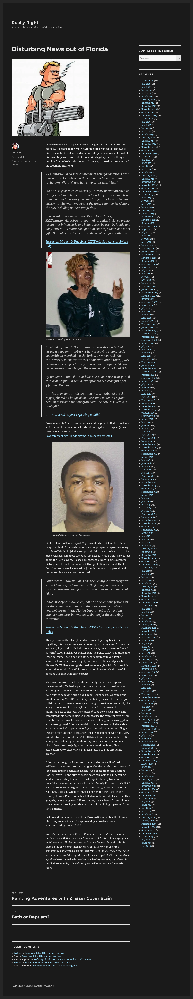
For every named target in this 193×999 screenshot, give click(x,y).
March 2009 (147, 716)
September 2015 (149, 492)
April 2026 (146, 93)
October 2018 (147, 375)
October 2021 (147, 261)
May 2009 (146, 713)
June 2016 (146, 463)
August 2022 (147, 229)
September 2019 (149, 340)
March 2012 (147, 621)
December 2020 (149, 292)
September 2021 (149, 264)
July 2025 (145, 122)
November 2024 (149, 147)
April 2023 (146, 204)
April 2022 (146, 242)
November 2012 (148, 596)
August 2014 (147, 533)
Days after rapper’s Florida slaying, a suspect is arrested (79, 435)
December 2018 (148, 368)
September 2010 (149, 672)
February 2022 (148, 248)
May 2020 (146, 315)
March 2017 (147, 435)
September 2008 (149, 729)
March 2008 (147, 741)
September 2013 (149, 564)
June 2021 (146, 273)
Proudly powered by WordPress (41, 986)
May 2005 (146, 846)
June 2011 (145, 647)
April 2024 (146, 169)
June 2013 (146, 574)
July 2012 (145, 609)
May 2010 (145, 685)
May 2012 (145, 615)
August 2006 (147, 798)
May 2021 (145, 277)
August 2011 (147, 640)
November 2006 (149, 789)
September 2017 (149, 416)
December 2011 (148, 628)
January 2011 (147, 662)
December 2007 (149, 751)
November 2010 (148, 666)
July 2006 (145, 802)
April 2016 (146, 469)
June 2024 (146, 163)
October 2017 (147, 413)
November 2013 (148, 558)
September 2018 (149, 378)
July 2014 (145, 536)
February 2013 (148, 586)
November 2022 (149, 220)
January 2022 (147, 251)
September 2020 (149, 302)
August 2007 (147, 764)
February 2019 (148, 362)
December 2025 (149, 106)
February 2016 (148, 476)
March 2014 (147, 545)
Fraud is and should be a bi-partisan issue (45, 953)
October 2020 (147, 299)
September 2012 (149, 602)
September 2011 (149, 637)
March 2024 (147, 172)
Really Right (25, 22)
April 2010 (146, 688)
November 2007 (149, 754)
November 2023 (149, 185)
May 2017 (145, 428)
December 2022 (149, 216)
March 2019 (147, 359)
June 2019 (146, 349)
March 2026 (147, 96)
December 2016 (148, 444)
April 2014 (146, 542)
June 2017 (146, 425)
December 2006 (149, 786)
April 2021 (146, 280)
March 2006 (147, 814)
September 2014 (149, 530)
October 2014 (147, 526)
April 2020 (146, 318)
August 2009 (147, 703)
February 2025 (148, 137)
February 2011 (148, 659)
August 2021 (147, 267)
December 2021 (148, 254)
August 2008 (147, 732)
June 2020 (146, 311)
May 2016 (146, 466)
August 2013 (147, 568)
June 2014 (146, 539)
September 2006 (149, 795)
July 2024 (145, 160)
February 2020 (148, 324)
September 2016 (149, 454)
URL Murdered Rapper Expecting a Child (73, 415)
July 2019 (145, 346)
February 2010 (148, 694)
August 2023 (147, 194)
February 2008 (148, 745)
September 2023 (149, 191)
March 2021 (147, 283)
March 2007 (147, 776)
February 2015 (148, 514)
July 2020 (145, 308)
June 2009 (146, 710)
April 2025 (146, 131)
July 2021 (145, 270)
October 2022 (147, 223)
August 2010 (147, 675)
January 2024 (147, 179)
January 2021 (147, 289)
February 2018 (148, 400)
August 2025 (147, 118)
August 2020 (147, 305)
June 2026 (146, 87)
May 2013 (145, 577)
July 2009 (145, 707)
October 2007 (147, 757)
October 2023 (147, 188)
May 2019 (146, 352)
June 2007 (146, 767)
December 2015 (148, 482)
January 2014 (147, 552)
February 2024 (148, 175)
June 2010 (146, 681)
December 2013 (148, 555)
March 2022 (147, 245)
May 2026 (146, 90)
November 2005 (149, 827)
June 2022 (146, 235)
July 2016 (145, 460)
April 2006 (146, 811)
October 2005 (147, 830)
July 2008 (145, 735)
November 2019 (149, 333)
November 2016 (149, 447)
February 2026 (148, 99)
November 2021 (148, 258)
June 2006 (146, 805)
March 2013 (147, 583)
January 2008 (147, 748)
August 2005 (147, 836)
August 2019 (147, 343)
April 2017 (146, 432)
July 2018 (145, 384)
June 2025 (146, 125)
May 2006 (146, 808)
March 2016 (147, 473)
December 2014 (148, 520)
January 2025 (147, 141)
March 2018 (147, 397)
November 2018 (148, 371)
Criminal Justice (20, 161)
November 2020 (149, 296)
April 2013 (146, 580)
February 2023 (148, 210)
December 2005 (149, 824)
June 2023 (146, 198)
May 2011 (145, 650)
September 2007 (149, 760)
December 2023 (148, 182)
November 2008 (149, 722)
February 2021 (148, 286)
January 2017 (147, 441)
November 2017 (148, 409)
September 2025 (149, 115)
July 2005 (145, 839)
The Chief (16, 152)
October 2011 (147, 634)
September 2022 (149, 226)
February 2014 (148, 549)
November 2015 (148, 485)
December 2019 (148, 330)
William (18, 953)
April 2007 (146, 773)
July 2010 (145, 678)
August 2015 (147, 495)
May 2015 (145, 504)
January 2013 (147, 590)
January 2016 (147, 479)
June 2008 (146, 738)
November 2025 (149, 109)
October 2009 (147, 700)
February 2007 (148, 779)
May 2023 (146, 201)
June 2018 (146, 387)
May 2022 (146, 239)
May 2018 (145, 390)
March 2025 (147, 134)
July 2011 (145, 643)
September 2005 (149, 833)
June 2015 (146, 501)
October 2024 (147, 150)
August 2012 (147, 605)
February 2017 (148, 438)
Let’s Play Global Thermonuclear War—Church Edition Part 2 (63, 959)
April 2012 (146, 618)
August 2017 (147, 419)
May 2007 (146, 770)
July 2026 (145, 84)
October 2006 (147, 792)
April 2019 (146, 356)
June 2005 (146, 843)
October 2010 (147, 669)
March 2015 (147, 511)
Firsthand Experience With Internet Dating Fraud (48, 962)
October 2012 (147, 599)
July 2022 (145, 232)
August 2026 (147, 81)
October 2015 (147, 488)
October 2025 (147, 112)
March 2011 (146, 656)
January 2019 (147, 365)
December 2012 (148, 593)
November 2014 (148, 523)
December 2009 (149, 697)
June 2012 (146, 612)
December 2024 (149, 144)
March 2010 (147, 691)
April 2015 (146, 507)
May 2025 (146, 128)
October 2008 (147, 726)
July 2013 (145, 571)
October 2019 (147, 337)
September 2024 (149, 153)
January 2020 (147, 327)
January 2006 (147, 820)
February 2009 (148, 719)
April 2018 (146, 394)
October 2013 (147, 561)
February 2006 (148, 817)
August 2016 (147, 457)
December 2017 (148, 406)
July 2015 (145, 498)
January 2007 (147, 783)
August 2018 (147, 381)
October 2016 (147, 451)
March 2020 (147, 321)
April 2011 (146, 653)
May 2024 (146, 166)
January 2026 (147, 103)
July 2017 (145, 422)
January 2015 (147, 517)
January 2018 (147, 403)
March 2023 (147, 207)
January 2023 (147, 213)
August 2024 (147, 156)
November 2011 (148, 631)
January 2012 (147, 624)
